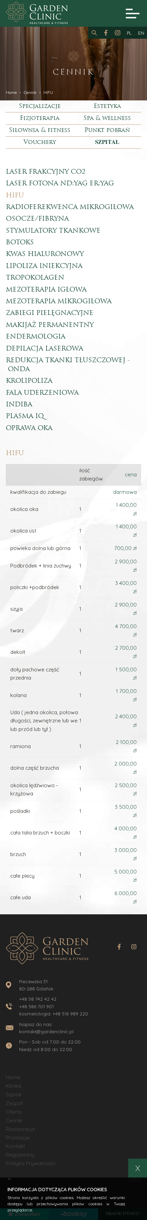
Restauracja (20, 1129)
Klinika (13, 1086)
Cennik (14, 1120)
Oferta (14, 1112)
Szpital (13, 1094)
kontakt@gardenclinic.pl (46, 1031)
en (141, 33)
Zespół (14, 1103)
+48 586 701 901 (36, 1006)
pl (129, 33)
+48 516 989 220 (70, 1013)
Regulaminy (20, 1154)
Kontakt (15, 1146)
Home (13, 1077)
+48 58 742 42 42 (37, 999)
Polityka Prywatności (30, 1163)
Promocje (18, 1137)
